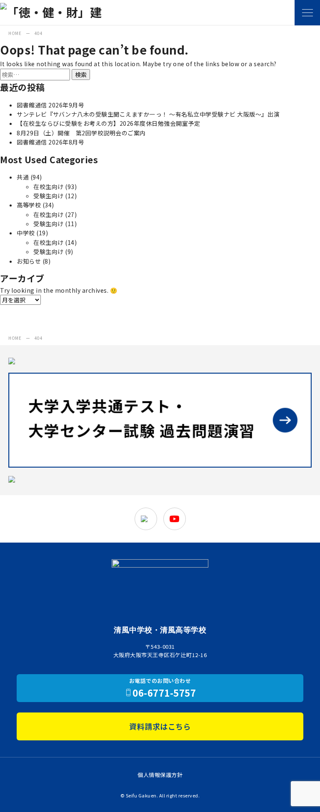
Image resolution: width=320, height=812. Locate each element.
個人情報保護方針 (160, 775)
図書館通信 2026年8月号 (50, 142)
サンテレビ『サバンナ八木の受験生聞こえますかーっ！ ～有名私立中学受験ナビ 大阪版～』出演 (148, 114)
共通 (23, 177)
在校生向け (48, 186)
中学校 (26, 233)
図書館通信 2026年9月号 (50, 105)
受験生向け (48, 196)
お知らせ (29, 261)
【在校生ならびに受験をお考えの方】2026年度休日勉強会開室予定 (108, 123)
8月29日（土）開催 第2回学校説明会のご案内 (81, 133)
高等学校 (29, 205)
